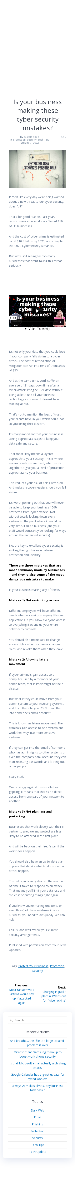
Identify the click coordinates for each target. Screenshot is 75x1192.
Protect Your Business (33, 966)
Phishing (37, 1124)
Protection (19, 139)
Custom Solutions (22, 7)
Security (31, 139)
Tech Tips (43, 139)
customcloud (31, 137)
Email (37, 1117)
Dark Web (37, 1110)
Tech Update (37, 1152)
